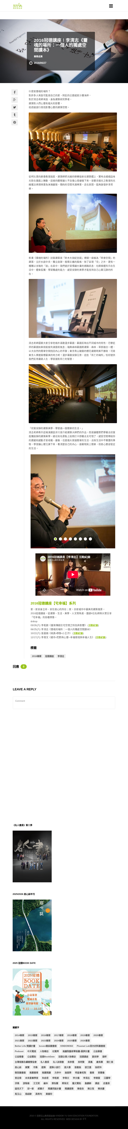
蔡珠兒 (65, 1083)
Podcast (19, 1051)
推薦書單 (34, 1072)
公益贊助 (31, 1056)
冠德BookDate (47, 1056)
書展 (92, 1072)
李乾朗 (55, 1078)
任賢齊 (55, 1051)
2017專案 (59, 1035)
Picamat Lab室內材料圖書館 (91, 1046)
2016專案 (36, 656)
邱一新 (30, 1088)
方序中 (57, 1072)
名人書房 (44, 1062)
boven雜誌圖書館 (48, 1046)
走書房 (106, 1083)
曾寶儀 (101, 1072)
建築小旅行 (54, 1067)
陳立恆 (91, 1088)
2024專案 (59, 1040)
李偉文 (66, 1078)
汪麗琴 (107, 1078)
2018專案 (72, 1035)
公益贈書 (19, 1056)
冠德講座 (49, 656)
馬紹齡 (28, 1094)
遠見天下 (19, 1088)
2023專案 (45, 1040)
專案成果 (38, 56)
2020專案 (98, 1035)
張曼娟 (77, 1067)
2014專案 (19, 1035)
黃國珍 (49, 1094)
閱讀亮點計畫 (54, 1088)
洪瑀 (17, 1083)
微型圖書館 (20, 1072)
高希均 (38, 1094)
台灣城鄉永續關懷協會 (26, 1062)
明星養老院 (80, 1072)
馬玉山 (18, 1094)
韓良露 (101, 1088)
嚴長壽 (99, 1062)
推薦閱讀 (46, 1072)
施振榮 (68, 1072)
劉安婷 (95, 1056)
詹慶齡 (88, 1083)
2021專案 (19, 1040)
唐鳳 (90, 1062)
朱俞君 (45, 1078)
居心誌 (18, 1067)
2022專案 (32, 1040)
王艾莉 (36, 1083)
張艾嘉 (88, 1067)
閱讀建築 (69, 1088)
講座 (97, 1083)
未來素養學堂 (31, 1078)
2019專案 (85, 1035)
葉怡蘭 (55, 1083)
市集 (35, 1067)
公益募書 (97, 1051)
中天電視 (31, 1051)
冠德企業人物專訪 (67, 1056)
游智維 (26, 1083)
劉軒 (104, 1056)
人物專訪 (44, 1051)
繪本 (46, 1083)
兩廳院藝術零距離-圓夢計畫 (76, 1051)
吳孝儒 (71, 1062)
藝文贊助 (76, 1083)
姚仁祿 (110, 1062)
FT (84, 1119)
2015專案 (32, 1035)
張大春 (67, 1067)
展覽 (27, 1067)
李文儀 (76, 1078)
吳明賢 (81, 1062)
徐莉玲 (98, 1067)
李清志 (61, 656)
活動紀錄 (93, 625)
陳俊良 (80, 1088)
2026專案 (85, 1040)
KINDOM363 (66, 1046)
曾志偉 (18, 1078)
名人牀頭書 (58, 1062)
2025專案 (72, 1040)
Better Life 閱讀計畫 (25, 1046)
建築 (43, 1067)
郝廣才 (41, 1088)
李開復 (97, 1078)
